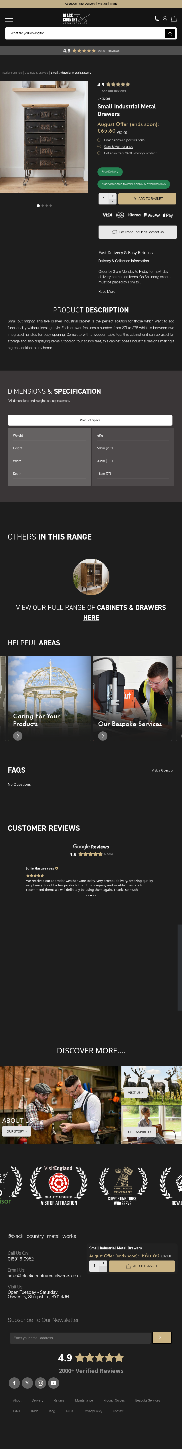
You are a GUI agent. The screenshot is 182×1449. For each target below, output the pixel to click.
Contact (118, 1411)
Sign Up (162, 1338)
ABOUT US (17, 1120)
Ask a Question (163, 770)
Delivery (37, 1400)
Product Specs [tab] (90, 420)
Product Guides (114, 1400)
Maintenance (84, 1400)
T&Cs (69, 1411)
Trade (113, 3)
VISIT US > (135, 1092)
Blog (52, 1411)
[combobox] (91, 33)
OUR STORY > (17, 1131)
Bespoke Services (147, 1400)
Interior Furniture (12, 73)
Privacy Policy (93, 1411)
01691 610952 (21, 1259)
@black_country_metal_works (42, 1236)
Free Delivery (110, 171)
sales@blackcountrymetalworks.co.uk (45, 1276)
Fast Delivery (87, 3)
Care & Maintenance (118, 146)
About (17, 1400)
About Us (71, 3)
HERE (91, 617)
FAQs (16, 1411)
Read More (107, 292)
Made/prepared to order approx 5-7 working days (134, 184)
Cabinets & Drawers (37, 73)
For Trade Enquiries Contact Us (141, 232)
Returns (59, 1400)
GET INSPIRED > (140, 1132)
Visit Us (102, 3)
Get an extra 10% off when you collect (130, 153)
